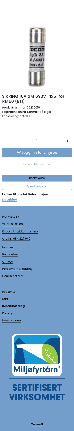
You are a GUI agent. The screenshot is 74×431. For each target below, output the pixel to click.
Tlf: (4, 224)
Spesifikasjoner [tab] (37, 186)
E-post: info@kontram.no (20, 231)
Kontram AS (10, 217)
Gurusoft (37, 424)
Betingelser (10, 254)
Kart (5, 299)
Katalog (7, 313)
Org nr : (7, 239)
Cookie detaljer (13, 276)
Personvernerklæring (17, 269)
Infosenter (9, 292)
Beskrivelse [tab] (37, 178)
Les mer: (8, 247)
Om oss (7, 262)
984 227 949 (21, 239)
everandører (12, 320)
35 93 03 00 (14, 224)
